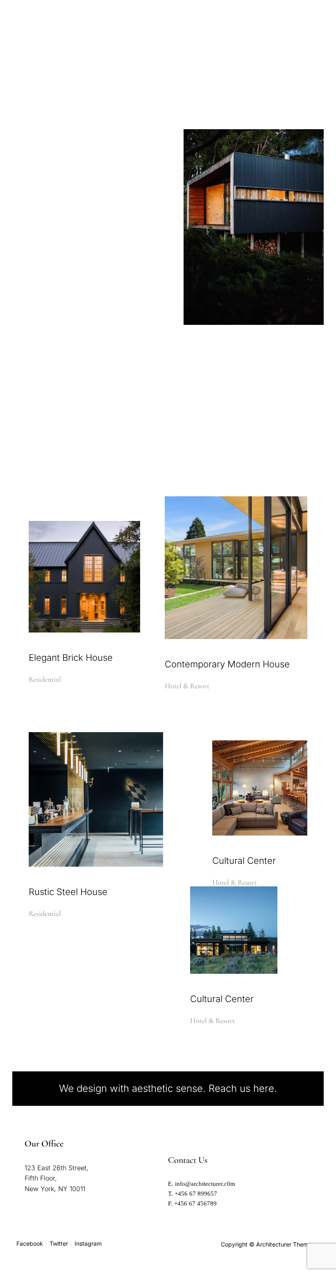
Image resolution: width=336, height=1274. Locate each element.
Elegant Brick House (71, 657)
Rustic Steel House (68, 891)
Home (207, 27)
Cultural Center (244, 860)
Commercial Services (220, 48)
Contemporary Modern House (227, 664)
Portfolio (252, 70)
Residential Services (263, 27)
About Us (282, 48)
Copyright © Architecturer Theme (266, 1244)
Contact (293, 70)
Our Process (205, 70)
